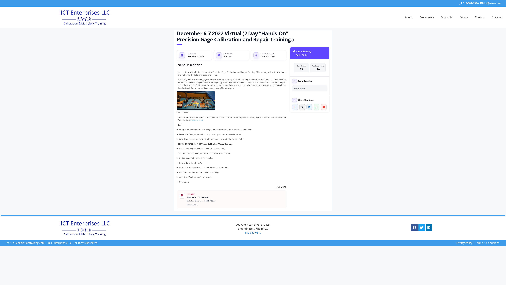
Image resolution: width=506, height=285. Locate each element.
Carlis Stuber (302, 55)
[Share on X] (302, 107)
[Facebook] (414, 227)
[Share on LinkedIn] (309, 107)
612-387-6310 (471, 3)
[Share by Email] (324, 107)
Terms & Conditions (487, 243)
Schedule (447, 17)
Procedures (426, 17)
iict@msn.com (492, 3)
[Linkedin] (429, 227)
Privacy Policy (464, 243)
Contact (480, 17)
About (409, 17)
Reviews (497, 17)
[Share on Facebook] (295, 107)
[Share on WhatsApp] (316, 107)
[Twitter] (421, 227)
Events (463, 17)
